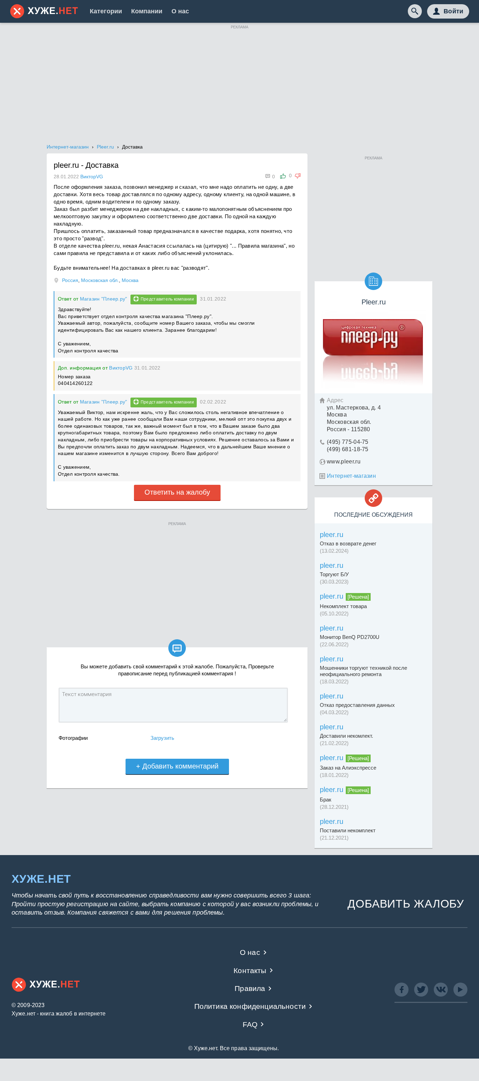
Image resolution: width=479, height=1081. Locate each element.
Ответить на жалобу (177, 492)
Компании (146, 11)
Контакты (250, 970)
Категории (106, 11)
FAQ (250, 1024)
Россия (70, 280)
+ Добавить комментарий (177, 766)
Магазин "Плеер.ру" (103, 299)
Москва (130, 280)
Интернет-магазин (351, 476)
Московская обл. (100, 280)
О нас (180, 11)
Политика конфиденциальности (250, 1006)
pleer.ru (331, 534)
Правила (250, 988)
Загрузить (162, 738)
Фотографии (73, 738)
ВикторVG (121, 368)
